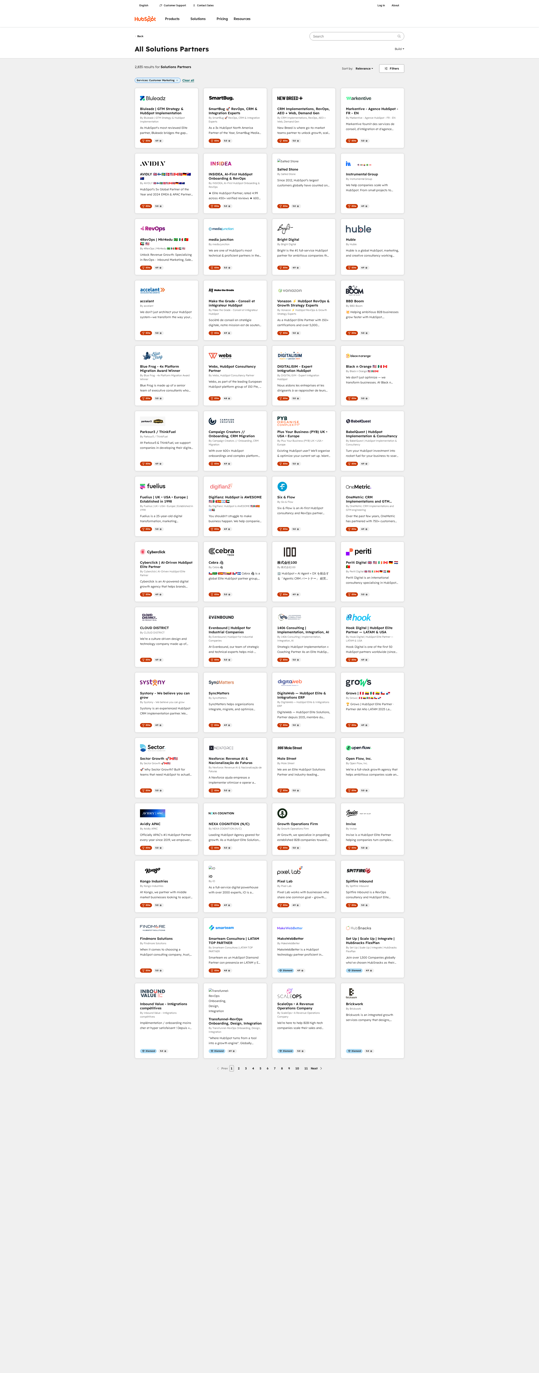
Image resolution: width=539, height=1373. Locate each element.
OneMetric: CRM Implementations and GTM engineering (368, 499)
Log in (381, 5)
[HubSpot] (145, 19)
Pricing (222, 19)
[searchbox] (357, 36)
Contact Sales (205, 5)
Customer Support (175, 5)
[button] (399, 48)
